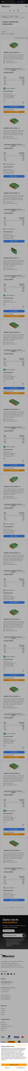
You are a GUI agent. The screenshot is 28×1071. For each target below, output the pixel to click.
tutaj (6, 1060)
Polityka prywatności (21, 1045)
